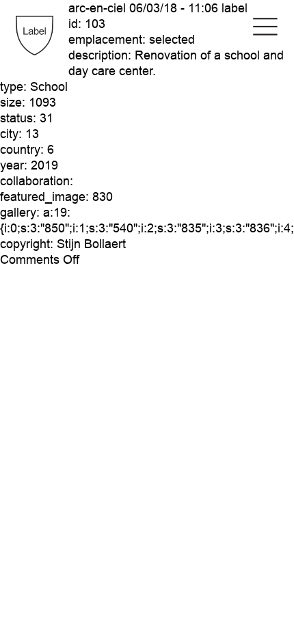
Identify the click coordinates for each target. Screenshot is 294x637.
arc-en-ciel (97, 8)
